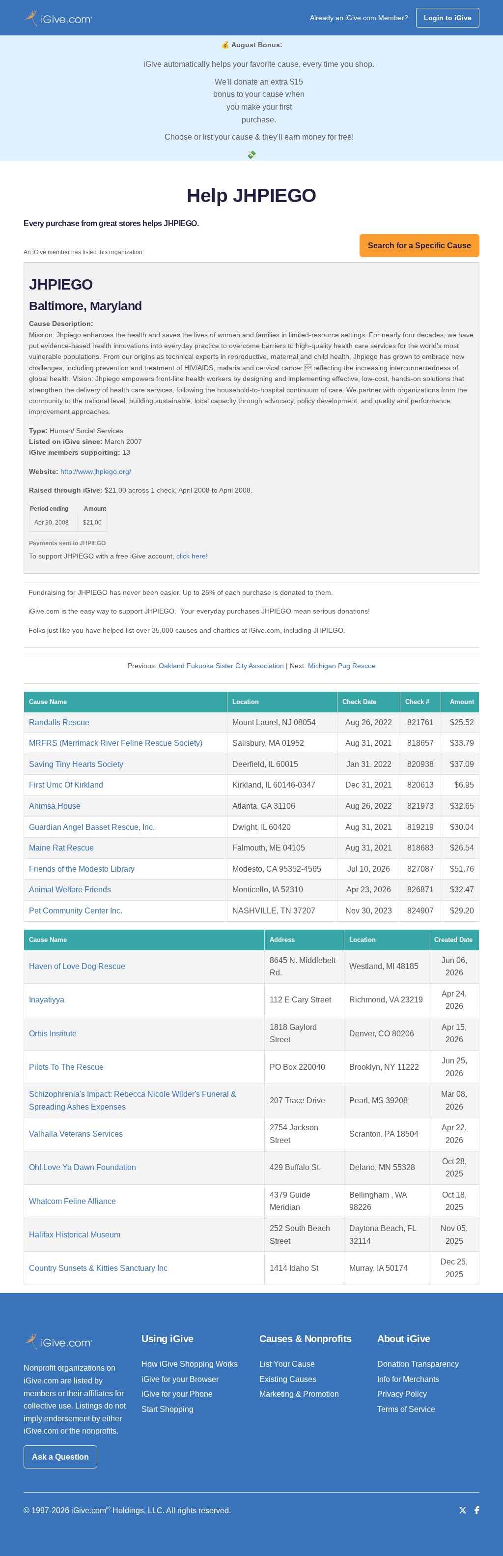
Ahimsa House (55, 806)
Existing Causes (287, 1379)
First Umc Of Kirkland (66, 785)
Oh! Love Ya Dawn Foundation (82, 1167)
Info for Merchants (408, 1379)
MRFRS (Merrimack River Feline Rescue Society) (115, 743)
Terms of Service (406, 1409)
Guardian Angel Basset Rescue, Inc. (92, 827)
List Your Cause (287, 1364)
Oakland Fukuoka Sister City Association (221, 666)
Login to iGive (448, 18)
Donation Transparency (418, 1364)
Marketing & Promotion (299, 1394)
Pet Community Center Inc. (75, 911)
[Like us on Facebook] (477, 1510)
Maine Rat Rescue (61, 848)
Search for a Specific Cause (419, 245)
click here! (192, 556)
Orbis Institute (53, 1033)
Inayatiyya (46, 1000)
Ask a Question (60, 1457)
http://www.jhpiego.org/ (95, 471)
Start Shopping (167, 1409)
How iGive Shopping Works (189, 1364)
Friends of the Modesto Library (82, 869)
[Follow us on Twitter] (463, 1510)
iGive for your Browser (180, 1379)
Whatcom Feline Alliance (72, 1201)
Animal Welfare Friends (70, 889)
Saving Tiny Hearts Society (76, 764)
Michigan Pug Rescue (342, 666)
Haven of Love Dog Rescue (77, 966)
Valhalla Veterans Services (76, 1134)
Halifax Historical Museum (74, 1235)
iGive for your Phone (177, 1394)
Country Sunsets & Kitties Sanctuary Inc (98, 1268)
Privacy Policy (402, 1394)
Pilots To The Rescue (66, 1067)
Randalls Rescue (59, 722)
